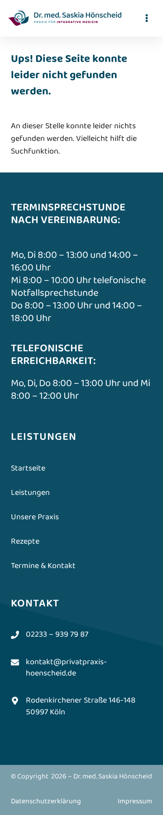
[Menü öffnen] (146, 18)
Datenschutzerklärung (46, 801)
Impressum (135, 801)
